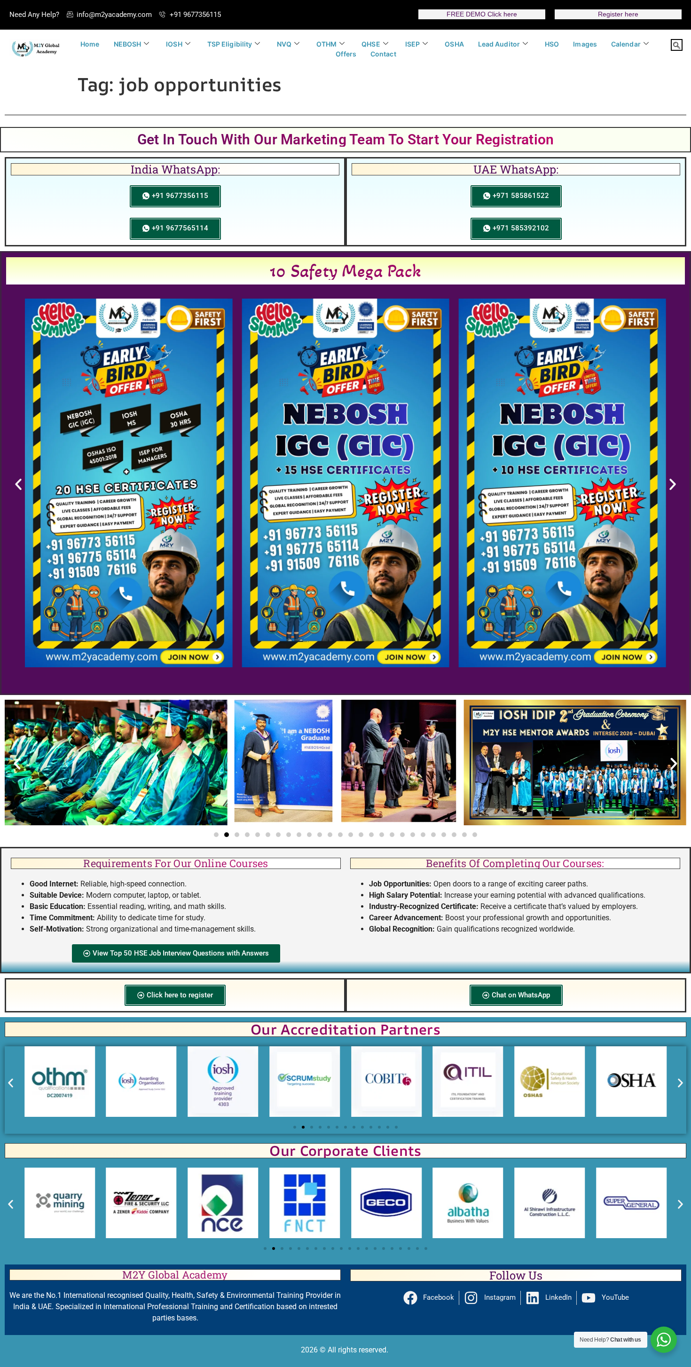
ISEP (412, 44)
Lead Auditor (499, 44)
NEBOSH (127, 44)
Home (89, 44)
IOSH (174, 44)
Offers (346, 54)
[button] (677, 45)
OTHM (326, 44)
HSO (552, 44)
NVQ (284, 44)
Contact (383, 54)
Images (585, 44)
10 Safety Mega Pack (346, 270)
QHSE (370, 44)
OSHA (454, 44)
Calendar (626, 44)
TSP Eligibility (229, 44)
